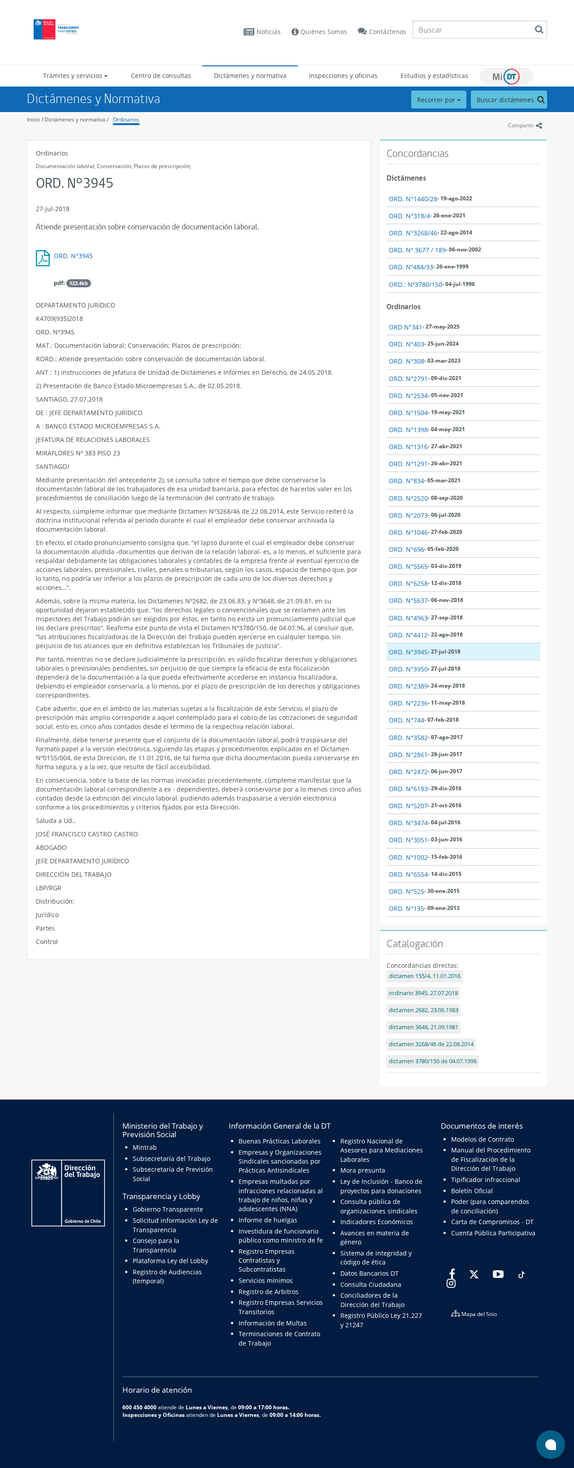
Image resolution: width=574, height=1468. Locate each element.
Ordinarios (126, 119)
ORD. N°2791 (408, 378)
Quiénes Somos (323, 31)
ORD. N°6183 (408, 788)
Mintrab (145, 1147)
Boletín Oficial (472, 1191)
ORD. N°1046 (408, 532)
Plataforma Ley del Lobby (170, 1260)
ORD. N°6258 (408, 583)
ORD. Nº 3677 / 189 (417, 250)
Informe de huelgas (268, 1220)
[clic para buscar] (539, 29)
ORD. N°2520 (408, 498)
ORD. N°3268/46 (413, 233)
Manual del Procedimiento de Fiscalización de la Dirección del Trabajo (491, 1159)
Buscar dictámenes (506, 99)
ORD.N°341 (405, 327)
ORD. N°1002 (408, 857)
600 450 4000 (139, 1407)
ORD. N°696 (406, 549)
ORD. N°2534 (408, 395)
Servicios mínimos (266, 1280)
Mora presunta (362, 1170)
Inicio (33, 119)
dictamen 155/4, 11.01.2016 (425, 976)
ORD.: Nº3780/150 (415, 284)
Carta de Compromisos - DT (492, 1221)
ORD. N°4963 (408, 618)
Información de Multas (273, 1323)
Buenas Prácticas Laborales (280, 1141)
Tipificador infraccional (485, 1179)
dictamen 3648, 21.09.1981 (423, 1027)
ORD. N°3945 (73, 255)
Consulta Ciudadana (370, 1284)
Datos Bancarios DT (369, 1273)
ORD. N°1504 (408, 412)
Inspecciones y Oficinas (153, 1414)
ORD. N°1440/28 (413, 199)
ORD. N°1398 (408, 429)
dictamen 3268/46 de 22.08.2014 (431, 1044)
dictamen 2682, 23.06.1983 (423, 1010)
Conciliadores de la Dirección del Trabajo (372, 1299)
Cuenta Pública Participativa (493, 1233)
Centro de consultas (161, 75)
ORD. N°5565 (408, 566)
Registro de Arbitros (269, 1291)
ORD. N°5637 (408, 600)
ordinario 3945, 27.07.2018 (423, 993)
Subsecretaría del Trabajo (171, 1158)
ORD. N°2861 (408, 754)
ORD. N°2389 (408, 686)
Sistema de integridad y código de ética (376, 1257)
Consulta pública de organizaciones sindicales (378, 1206)
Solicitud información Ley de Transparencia (175, 1225)
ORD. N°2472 (408, 771)
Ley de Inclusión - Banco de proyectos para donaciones (381, 1186)
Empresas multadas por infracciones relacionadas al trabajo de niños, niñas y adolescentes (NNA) (281, 1195)
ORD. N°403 (406, 344)
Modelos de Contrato (482, 1139)
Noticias (269, 31)
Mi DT (506, 76)
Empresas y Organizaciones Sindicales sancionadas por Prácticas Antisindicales (280, 1161)
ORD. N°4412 (408, 635)
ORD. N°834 (406, 480)
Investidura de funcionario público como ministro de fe (281, 1235)
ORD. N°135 (406, 908)
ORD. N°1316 (408, 446)
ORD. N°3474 (408, 822)
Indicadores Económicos (376, 1221)
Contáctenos (387, 31)
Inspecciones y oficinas (343, 75)
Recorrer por (437, 99)
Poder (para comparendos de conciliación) (490, 1206)
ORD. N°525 (406, 891)
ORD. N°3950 (408, 669)
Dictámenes (406, 177)
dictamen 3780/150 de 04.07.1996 (433, 1061)
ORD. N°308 (406, 361)
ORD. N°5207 (408, 805)
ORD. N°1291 (408, 463)
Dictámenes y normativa (250, 75)
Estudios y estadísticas (434, 75)
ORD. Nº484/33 (411, 267)
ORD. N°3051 (408, 840)
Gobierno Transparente (168, 1209)
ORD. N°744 (406, 720)
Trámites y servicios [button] (73, 75)
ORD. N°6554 (408, 874)
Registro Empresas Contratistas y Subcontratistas (267, 1260)
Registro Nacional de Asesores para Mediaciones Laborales (381, 1150)
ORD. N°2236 (408, 703)
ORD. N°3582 (408, 737)
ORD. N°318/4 (409, 216)
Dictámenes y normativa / (76, 119)
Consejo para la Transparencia (156, 1245)
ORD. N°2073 (408, 515)
